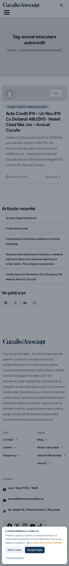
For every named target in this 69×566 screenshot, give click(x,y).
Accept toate (34, 550)
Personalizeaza (14, 557)
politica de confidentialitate (46, 542)
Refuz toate (14, 550)
